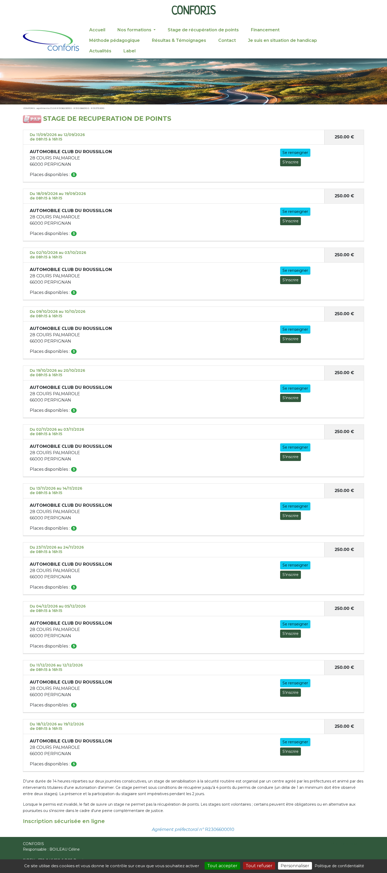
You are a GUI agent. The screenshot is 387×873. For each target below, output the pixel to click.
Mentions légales (346, 843)
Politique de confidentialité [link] (339, 866)
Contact (227, 40)
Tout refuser (259, 865)
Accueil (97, 29)
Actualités (100, 50)
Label (129, 50)
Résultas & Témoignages (179, 40)
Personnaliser (295, 865)
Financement (265, 29)
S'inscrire (290, 162)
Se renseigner (295, 152)
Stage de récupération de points (203, 29)
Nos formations (134, 29)
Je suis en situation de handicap (282, 40)
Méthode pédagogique (114, 40)
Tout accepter (222, 865)
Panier (355, 39)
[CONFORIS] (51, 40)
